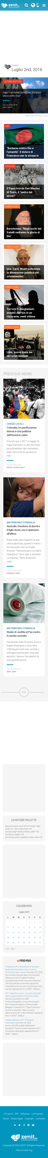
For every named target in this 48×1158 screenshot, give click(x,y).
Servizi (6, 1118)
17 (40, 932)
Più (24, 692)
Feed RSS (25, 960)
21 (24, 938)
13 (19, 932)
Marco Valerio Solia (16, 467)
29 (29, 943)
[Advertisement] (24, 36)
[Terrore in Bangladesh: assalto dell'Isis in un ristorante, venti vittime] (24, 301)
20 (19, 938)
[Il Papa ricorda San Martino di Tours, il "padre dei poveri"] (24, 181)
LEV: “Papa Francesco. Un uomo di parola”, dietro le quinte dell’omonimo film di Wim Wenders (23, 996)
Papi (7, 126)
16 (35, 932)
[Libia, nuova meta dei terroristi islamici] (24, 342)
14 (24, 932)
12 (13, 932)
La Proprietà (37, 1114)
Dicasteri (10, 166)
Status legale (17, 1118)
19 (13, 938)
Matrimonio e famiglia (21, 522)
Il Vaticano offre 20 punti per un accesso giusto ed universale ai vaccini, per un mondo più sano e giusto (22, 969)
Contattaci (40, 1118)
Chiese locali (12, 206)
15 (29, 932)
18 (8, 938)
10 (40, 927)
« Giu (7, 949)
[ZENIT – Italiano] (13, 5)
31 (40, 943)
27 (19, 943)
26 (13, 943)
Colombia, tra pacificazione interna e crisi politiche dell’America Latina (22, 431)
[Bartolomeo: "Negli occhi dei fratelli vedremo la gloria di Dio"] (24, 221)
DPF (17, 1114)
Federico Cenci (13, 573)
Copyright (29, 1118)
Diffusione (25, 1114)
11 (8, 932)
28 (24, 943)
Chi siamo (8, 1114)
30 (35, 943)
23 (35, 938)
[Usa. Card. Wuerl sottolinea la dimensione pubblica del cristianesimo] (24, 261)
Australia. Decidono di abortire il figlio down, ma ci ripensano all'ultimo (23, 530)
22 (29, 938)
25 (8, 943)
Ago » (13, 949)
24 (40, 938)
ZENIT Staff (7, 107)
